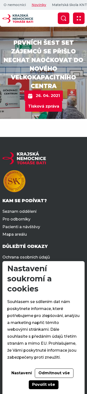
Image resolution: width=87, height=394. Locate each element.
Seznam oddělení (19, 211)
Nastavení (21, 373)
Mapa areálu (14, 234)
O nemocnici (15, 5)
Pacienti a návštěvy (21, 227)
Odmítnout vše (54, 373)
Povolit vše (43, 384)
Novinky (39, 5)
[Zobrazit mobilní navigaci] (79, 18)
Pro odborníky (16, 219)
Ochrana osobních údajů (26, 257)
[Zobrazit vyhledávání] (63, 18)
